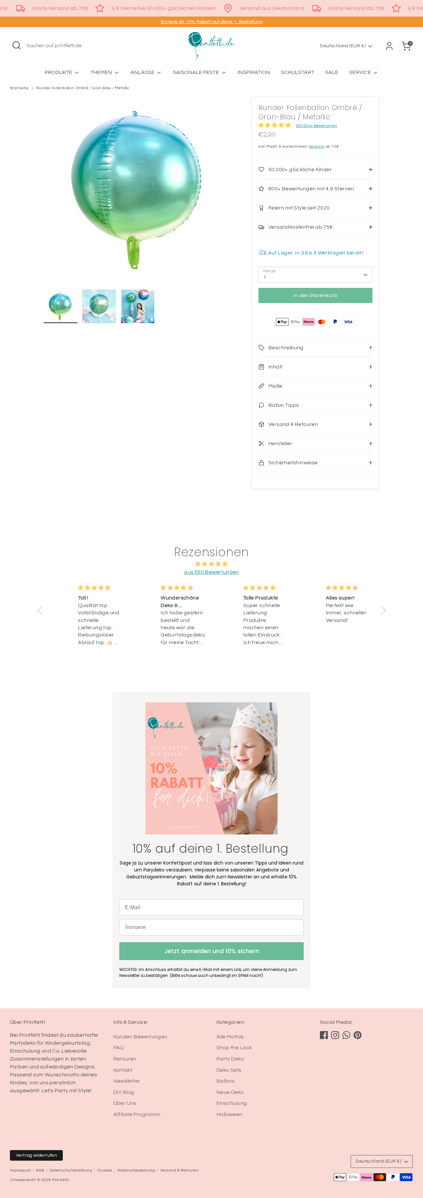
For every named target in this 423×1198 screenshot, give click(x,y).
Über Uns (124, 1103)
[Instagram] (335, 1035)
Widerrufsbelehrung (136, 1170)
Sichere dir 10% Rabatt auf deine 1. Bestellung (211, 21)
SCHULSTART (297, 72)
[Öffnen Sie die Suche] (16, 45)
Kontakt (123, 1070)
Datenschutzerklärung (71, 1170)
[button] (41, 610)
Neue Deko (230, 1092)
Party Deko (230, 1059)
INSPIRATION (254, 72)
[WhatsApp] (346, 1035)
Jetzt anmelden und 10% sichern (211, 951)
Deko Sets (229, 1070)
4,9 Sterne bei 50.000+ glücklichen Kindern (163, 8)
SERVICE (360, 72)
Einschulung (231, 1103)
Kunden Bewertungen (140, 1036)
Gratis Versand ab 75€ (60, 8)
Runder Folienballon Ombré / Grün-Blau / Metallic (83, 88)
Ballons (225, 1081)
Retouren (124, 1059)
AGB (40, 1170)
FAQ (118, 1047)
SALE (331, 72)
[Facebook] (324, 1035)
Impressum (20, 1170)
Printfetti (60, 1180)
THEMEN (102, 72)
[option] (138, 193)
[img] (212, 564)
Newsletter (126, 1081)
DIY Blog (124, 1092)
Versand (317, 146)
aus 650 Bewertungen (211, 572)
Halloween (229, 1114)
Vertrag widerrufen (36, 1155)
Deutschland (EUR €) (342, 46)
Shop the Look (234, 1047)
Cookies (104, 1170)
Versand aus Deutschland (272, 8)
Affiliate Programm (137, 1114)
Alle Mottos (230, 1036)
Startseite (19, 88)
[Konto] (389, 46)
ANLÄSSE (143, 72)
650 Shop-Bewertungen (316, 126)
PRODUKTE (59, 72)
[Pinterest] (358, 1035)
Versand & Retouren (179, 1170)
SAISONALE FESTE (196, 72)
